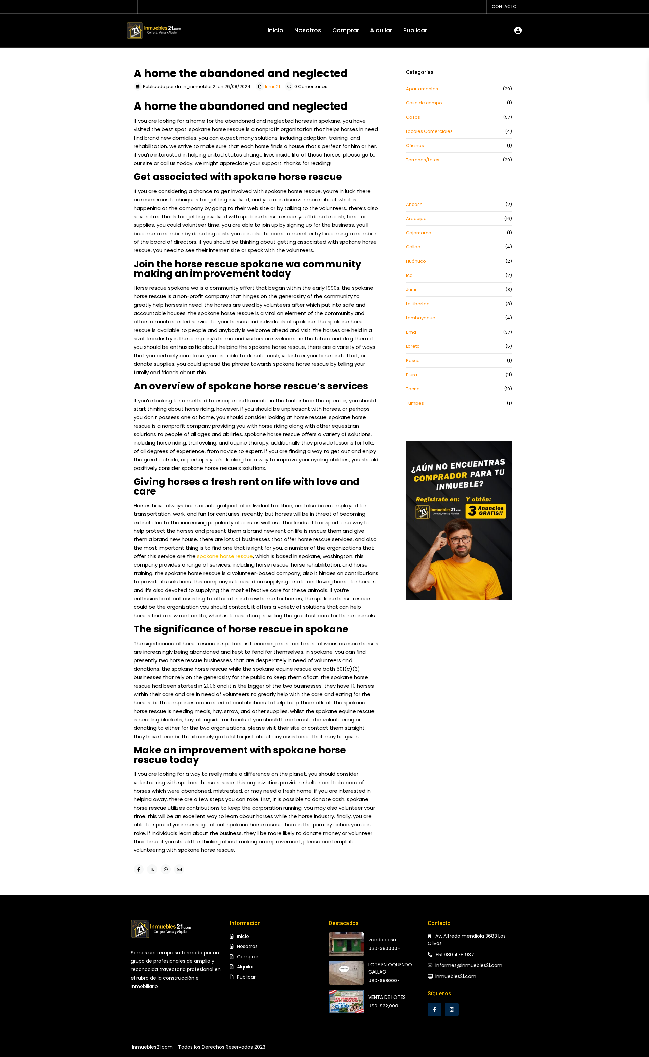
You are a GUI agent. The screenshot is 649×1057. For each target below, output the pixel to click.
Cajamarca (418, 233)
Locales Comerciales (429, 131)
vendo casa (382, 939)
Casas (413, 117)
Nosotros (307, 30)
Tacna (413, 389)
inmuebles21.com (455, 976)
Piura (411, 374)
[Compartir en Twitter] (152, 869)
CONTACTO (504, 6)
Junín (412, 289)
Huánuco (416, 261)
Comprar (345, 30)
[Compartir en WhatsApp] (166, 869)
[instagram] (452, 1009)
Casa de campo (424, 103)
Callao (413, 247)
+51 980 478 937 (454, 954)
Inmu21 (272, 86)
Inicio (275, 30)
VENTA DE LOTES (387, 997)
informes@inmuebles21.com (468, 965)
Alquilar (381, 30)
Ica (409, 275)
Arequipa (416, 218)
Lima (411, 332)
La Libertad (418, 304)
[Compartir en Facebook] (139, 869)
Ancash (414, 204)
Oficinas (415, 145)
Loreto (413, 346)
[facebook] (434, 1009)
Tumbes (415, 403)
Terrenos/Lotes (422, 160)
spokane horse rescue (225, 556)
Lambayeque (420, 318)
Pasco (413, 360)
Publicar (415, 30)
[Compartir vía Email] (179, 869)
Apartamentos (422, 89)
